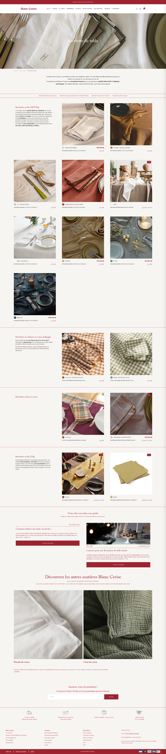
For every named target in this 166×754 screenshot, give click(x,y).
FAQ (84, 745)
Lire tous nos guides (47, 543)
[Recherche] (136, 9)
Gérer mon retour (88, 738)
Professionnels (87, 740)
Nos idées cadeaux (49, 738)
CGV (84, 742)
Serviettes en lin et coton (100, 95)
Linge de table (22, 70)
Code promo (47, 742)
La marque (9, 733)
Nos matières (9, 740)
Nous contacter (87, 733)
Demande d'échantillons (51, 735)
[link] (83, 124)
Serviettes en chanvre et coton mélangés (74, 95)
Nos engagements (11, 738)
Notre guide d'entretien (51, 733)
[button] (143, 9)
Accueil (15, 70)
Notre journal (9, 742)
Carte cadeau (48, 740)
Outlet (46, 745)
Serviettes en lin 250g (119, 95)
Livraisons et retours (88, 735)
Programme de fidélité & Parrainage (16, 735)
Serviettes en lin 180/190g (48, 95)
